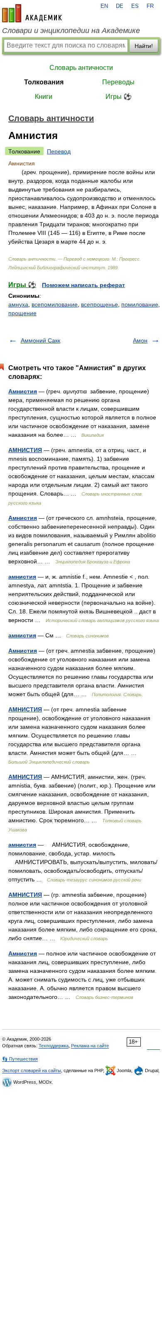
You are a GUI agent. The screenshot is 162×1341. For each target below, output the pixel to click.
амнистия (22, 576)
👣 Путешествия (20, 1058)
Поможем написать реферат (83, 285)
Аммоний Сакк (40, 340)
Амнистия (22, 391)
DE (119, 6)
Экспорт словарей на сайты (31, 1070)
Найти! (144, 46)
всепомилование (55, 304)
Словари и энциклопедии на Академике (71, 30)
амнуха (18, 304)
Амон (140, 340)
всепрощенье (99, 304)
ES (135, 6)
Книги (43, 96)
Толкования (44, 82)
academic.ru (32, 13)
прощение (22, 313)
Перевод (59, 151)
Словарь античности (81, 67)
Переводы (118, 82)
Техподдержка (54, 1045)
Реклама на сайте (90, 1045)
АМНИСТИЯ (25, 450)
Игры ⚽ (119, 96)
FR (150, 6)
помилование (139, 304)
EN (104, 6)
